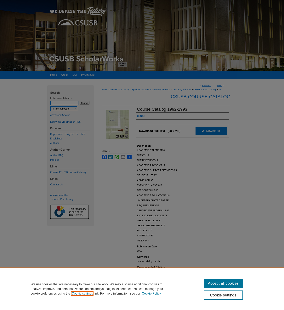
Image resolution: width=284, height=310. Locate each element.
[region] (142, 289)
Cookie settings (82, 293)
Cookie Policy (151, 293)
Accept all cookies (223, 283)
